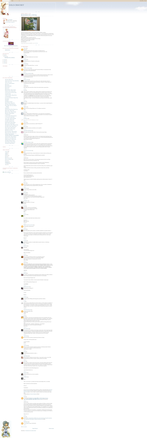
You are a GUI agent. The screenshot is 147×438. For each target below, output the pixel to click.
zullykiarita (25, 188)
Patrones (6, 155)
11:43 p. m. (25, 58)
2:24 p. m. (25, 285)
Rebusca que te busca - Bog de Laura (10, 132)
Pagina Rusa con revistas (9, 130)
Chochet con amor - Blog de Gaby (10, 91)
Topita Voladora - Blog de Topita (10, 141)
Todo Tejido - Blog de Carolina (10, 140)
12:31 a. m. (25, 199)
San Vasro (25, 214)
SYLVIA (25, 262)
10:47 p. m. (25, 239)
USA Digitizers (27, 423)
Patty (24, 90)
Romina (25, 192)
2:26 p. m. (25, 420)
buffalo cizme (28, 418)
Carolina (25, 240)
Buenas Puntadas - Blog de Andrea (10, 89)
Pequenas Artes (26, 79)
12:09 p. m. (25, 308)
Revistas (6, 160)
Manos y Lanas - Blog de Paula (10, 123)
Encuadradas (7, 99)
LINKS (6, 154)
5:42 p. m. (25, 424)
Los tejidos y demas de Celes (9, 121)
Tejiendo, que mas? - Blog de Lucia (10, 139)
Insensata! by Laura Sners (28, 150)
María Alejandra (26, 328)
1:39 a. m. (25, 191)
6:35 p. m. (25, 300)
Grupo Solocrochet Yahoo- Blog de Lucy (11, 109)
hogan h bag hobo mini (46, 418)
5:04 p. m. (25, 334)
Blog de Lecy (7, 84)
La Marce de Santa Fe (27, 68)
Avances (6, 151)
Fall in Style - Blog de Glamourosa (10, 104)
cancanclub (25, 335)
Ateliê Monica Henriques (28, 130)
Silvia (25, 361)
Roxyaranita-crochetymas (28, 73)
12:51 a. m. (25, 140)
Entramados (7, 100)
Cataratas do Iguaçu (33, 393)
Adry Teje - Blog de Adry (9, 79)
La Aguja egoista (7, 114)
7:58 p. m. (25, 78)
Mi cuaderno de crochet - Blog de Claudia (11, 124)
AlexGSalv (25, 376)
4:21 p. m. (25, 344)
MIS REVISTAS (7, 50)
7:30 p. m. (25, 223)
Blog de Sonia (7, 87)
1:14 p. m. (25, 88)
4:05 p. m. (25, 359)
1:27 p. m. (25, 271)
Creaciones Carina (8, 93)
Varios (6, 164)
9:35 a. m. (25, 110)
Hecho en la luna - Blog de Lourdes (10, 111)
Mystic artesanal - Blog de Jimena (10, 127)
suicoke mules (40, 418)
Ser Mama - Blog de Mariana (9, 134)
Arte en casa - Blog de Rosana (9, 83)
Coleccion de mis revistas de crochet (10, 92)
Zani (24, 316)
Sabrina (25, 229)
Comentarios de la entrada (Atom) (30, 430)
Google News (7, 107)
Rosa (24, 206)
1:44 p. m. (25, 66)
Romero (25, 126)
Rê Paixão (25, 245)
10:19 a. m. (25, 62)
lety (24, 301)
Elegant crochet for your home (28, 224)
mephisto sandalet (34, 419)
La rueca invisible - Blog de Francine (11, 115)
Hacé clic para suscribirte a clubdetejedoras (11, 45)
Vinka (25, 351)
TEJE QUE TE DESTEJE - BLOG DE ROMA (12, 135)
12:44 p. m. (25, 117)
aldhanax (25, 106)
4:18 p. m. (25, 133)
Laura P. (25, 255)
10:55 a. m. (25, 125)
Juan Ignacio (26, 118)
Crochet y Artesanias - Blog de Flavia (11, 95)
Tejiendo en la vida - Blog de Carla (10, 137)
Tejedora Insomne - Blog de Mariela (10, 136)
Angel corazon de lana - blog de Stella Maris (12, 80)
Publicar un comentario (24, 426)
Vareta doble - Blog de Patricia (10, 143)
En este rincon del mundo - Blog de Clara (11, 97)
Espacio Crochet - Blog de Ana (10, 102)
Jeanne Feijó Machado (27, 309)
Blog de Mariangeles (8, 85)
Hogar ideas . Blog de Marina (9, 113)
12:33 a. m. (25, 204)
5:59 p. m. (25, 371)
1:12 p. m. (25, 395)
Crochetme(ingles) (8, 96)
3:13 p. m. (25, 227)
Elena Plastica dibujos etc (28, 142)
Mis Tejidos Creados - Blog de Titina (11, 126)
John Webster (26, 421)
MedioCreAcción (26, 286)
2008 (5, 59)
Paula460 (25, 63)
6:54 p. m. (25, 54)
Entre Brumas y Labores (8, 101)
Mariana (25, 122)
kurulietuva (32, 418)
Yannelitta (25, 372)
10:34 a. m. (25, 129)
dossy (24, 416)
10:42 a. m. (25, 261)
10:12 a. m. (25, 100)
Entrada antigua (51, 428)
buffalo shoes (36, 418)
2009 (5, 55)
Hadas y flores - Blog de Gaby (9, 110)
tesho (24, 396)
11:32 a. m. (25, 156)
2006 (5, 62)
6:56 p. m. (25, 84)
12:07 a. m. (25, 327)
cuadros (6, 152)
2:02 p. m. (25, 375)
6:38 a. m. (25, 213)
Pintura (6, 156)
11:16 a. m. (25, 295)
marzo (6, 56)
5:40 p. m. (25, 314)
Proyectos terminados (8, 159)
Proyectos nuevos (7, 158)
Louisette (25, 297)
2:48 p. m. (25, 105)
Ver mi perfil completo (10, 22)
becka (25, 101)
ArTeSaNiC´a (26, 200)
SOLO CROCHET (16, 5)
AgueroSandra (26, 355)
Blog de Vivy (7, 88)
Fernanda (25, 59)
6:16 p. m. (25, 354)
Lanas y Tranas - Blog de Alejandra (10, 118)
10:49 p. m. (25, 400)
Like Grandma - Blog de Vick (9, 119)
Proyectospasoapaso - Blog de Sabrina (11, 131)
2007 (5, 61)
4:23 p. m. (25, 350)
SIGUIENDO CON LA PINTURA (29, 15)
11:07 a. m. (25, 149)
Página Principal (35, 428)
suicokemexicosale (40, 419)
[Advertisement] (28, 9)
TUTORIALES (7, 163)
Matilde (25, 273)
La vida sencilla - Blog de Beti (10, 117)
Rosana (25, 48)
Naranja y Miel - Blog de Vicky (10, 128)
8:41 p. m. (25, 244)
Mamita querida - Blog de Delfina (10, 122)
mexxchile (29, 419)
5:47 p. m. (25, 181)
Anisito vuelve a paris (8, 82)
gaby (24, 55)
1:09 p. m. (25, 415)
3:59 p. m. (36, 43)
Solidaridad (7, 161)
